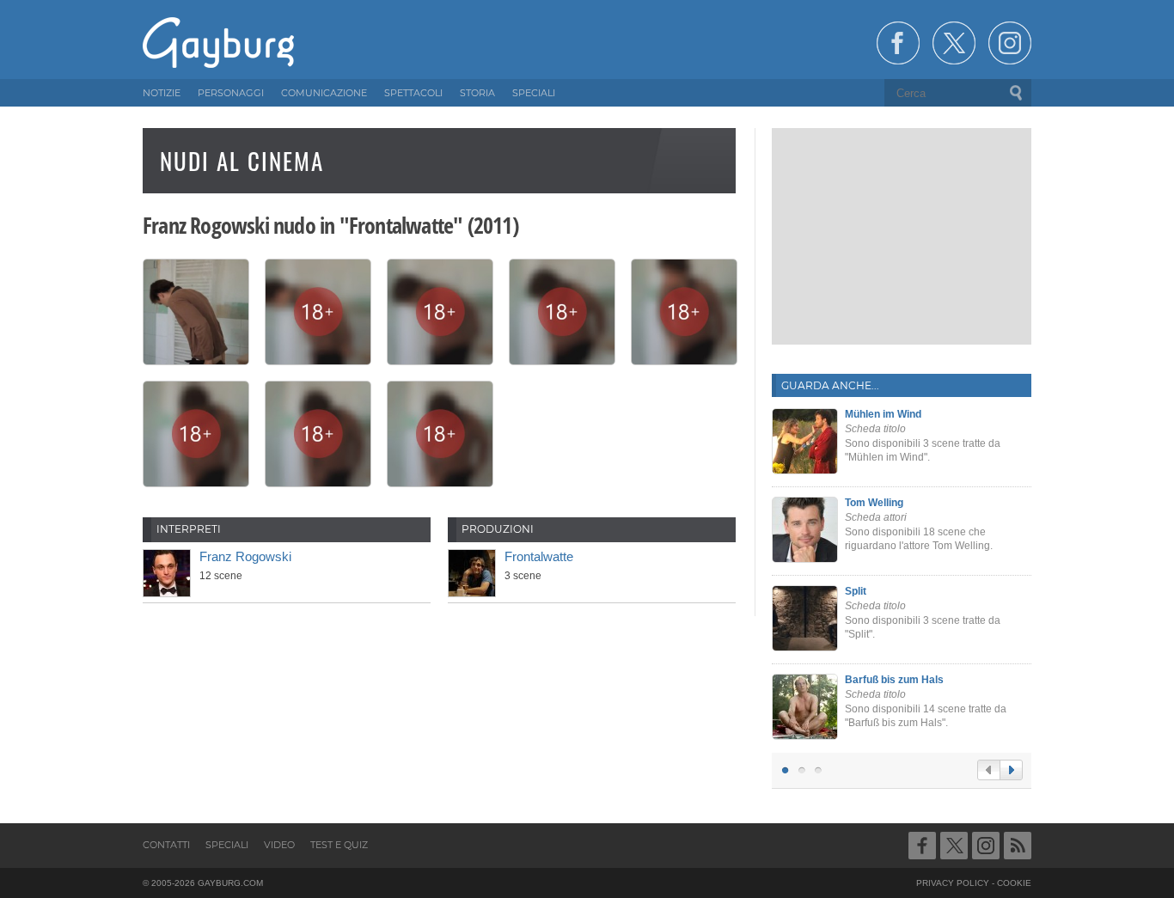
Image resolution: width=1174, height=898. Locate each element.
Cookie (1014, 883)
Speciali (226, 845)
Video (279, 845)
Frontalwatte (538, 556)
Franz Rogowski (245, 556)
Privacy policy (952, 883)
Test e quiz (339, 845)
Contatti (166, 845)
